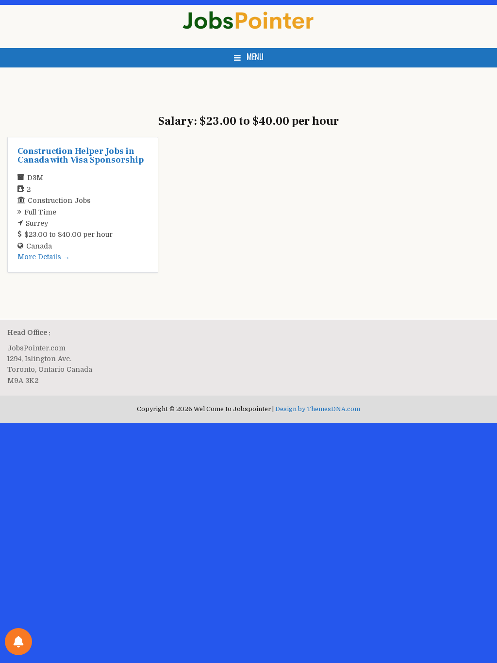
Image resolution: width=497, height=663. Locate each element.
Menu (255, 57)
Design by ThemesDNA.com (317, 409)
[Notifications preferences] (18, 641)
